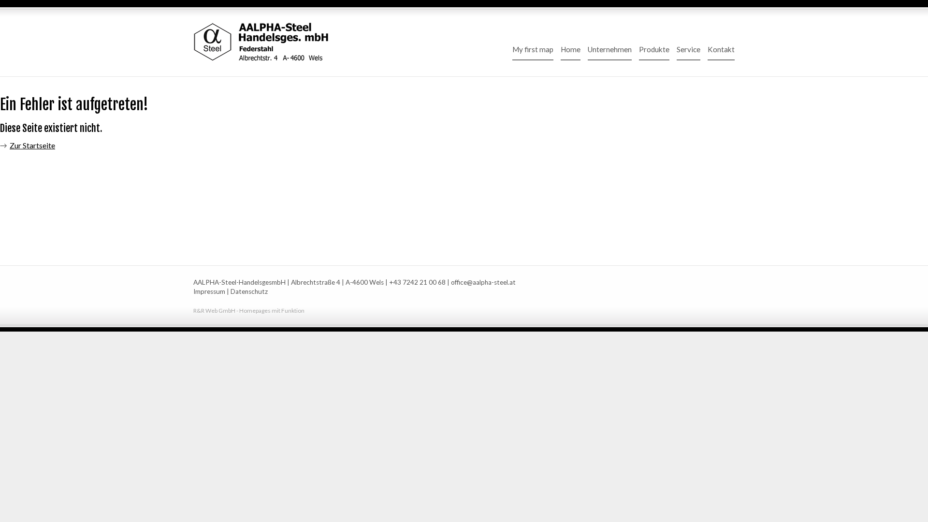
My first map (532, 49)
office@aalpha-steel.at (483, 282)
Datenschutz (249, 291)
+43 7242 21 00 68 (417, 282)
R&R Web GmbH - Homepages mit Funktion (248, 310)
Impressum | (211, 291)
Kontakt (721, 49)
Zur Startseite (32, 145)
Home (570, 49)
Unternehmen (610, 49)
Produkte (654, 49)
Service (688, 49)
